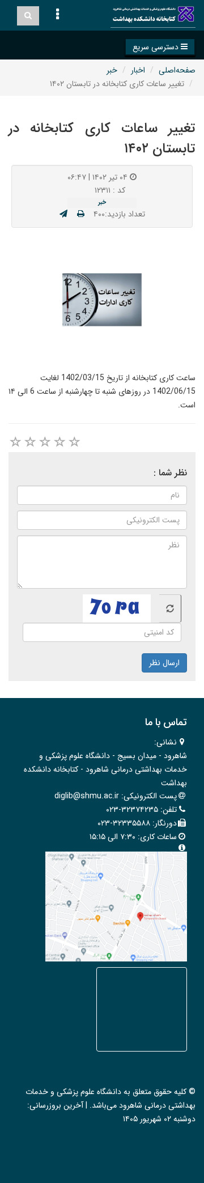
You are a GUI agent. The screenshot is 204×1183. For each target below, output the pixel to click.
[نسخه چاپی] (81, 214)
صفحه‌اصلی (177, 70)
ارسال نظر (164, 663)
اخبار (138, 70)
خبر (112, 70)
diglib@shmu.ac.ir (86, 796)
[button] (160, 47)
